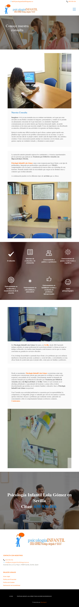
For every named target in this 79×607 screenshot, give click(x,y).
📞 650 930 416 (71, 1)
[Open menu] (74, 9)
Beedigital (43, 602)
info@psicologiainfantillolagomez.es (22, 1)
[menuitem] (39, 577)
